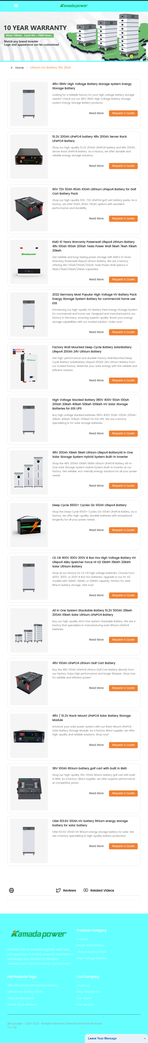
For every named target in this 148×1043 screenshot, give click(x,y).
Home (19, 67)
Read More (96, 113)
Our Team (84, 998)
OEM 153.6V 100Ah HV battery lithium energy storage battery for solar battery (90, 823)
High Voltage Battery (92, 958)
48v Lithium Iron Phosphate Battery (32, 985)
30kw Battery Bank (20, 998)
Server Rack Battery (21, 1004)
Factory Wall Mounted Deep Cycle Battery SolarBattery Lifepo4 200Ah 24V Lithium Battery (92, 349)
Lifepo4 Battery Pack (91, 952)
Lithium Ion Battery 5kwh (25, 992)
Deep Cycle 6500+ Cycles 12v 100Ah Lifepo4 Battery (89, 505)
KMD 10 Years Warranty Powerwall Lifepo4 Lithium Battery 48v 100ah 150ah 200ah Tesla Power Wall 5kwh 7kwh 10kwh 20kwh (94, 246)
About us (83, 985)
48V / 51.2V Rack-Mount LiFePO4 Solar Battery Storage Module (91, 717)
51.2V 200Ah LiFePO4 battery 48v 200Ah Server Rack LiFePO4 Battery (89, 138)
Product (82, 939)
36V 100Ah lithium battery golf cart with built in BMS (89, 768)
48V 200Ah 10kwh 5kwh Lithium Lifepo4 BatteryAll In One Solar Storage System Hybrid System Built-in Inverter (92, 454)
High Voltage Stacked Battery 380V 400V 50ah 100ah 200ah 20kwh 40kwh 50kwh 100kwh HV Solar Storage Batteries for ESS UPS (90, 404)
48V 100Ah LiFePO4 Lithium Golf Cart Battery (83, 663)
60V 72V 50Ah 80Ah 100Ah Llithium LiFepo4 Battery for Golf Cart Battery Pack (94, 191)
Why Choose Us (88, 991)
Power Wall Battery (90, 945)
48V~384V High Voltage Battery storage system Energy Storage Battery (92, 86)
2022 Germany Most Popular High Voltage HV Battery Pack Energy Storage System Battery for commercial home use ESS (94, 299)
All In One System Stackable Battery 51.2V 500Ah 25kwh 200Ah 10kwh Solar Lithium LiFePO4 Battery (92, 612)
